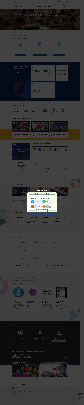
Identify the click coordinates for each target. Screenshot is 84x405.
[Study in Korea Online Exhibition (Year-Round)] (42, 202)
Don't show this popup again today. (50, 214)
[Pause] (39, 214)
